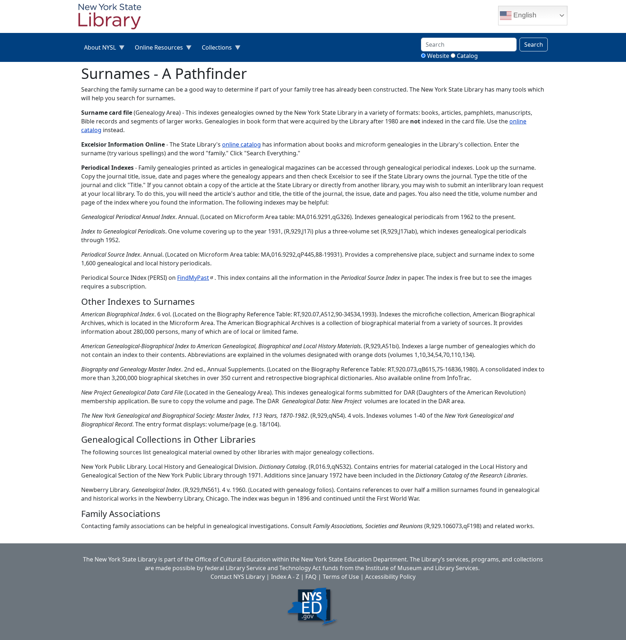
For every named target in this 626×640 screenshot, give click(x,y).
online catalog (241, 144)
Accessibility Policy (390, 577)
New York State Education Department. (354, 559)
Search (533, 45)
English (524, 15)
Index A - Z (285, 577)
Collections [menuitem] (214, 49)
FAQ (311, 577)
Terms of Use (341, 577)
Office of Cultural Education (233, 559)
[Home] (112, 17)
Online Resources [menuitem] (156, 49)
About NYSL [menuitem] (97, 49)
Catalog (467, 56)
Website (438, 56)
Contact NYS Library (237, 577)
